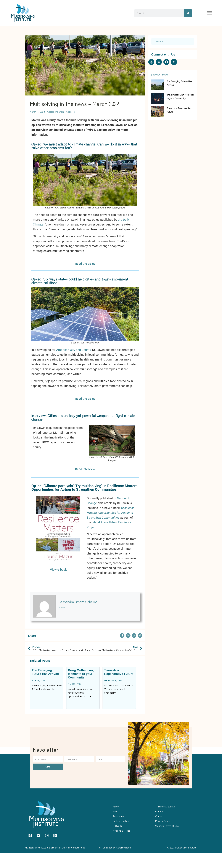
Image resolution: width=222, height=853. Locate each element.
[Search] (188, 13)
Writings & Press (121, 830)
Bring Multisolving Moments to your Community (81, 674)
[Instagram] (174, 62)
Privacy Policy (162, 821)
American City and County (73, 350)
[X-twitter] (159, 62)
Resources (118, 816)
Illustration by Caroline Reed (116, 847)
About (116, 811)
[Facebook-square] (30, 835)
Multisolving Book (121, 821)
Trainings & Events (165, 806)
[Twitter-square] (38, 835)
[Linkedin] (55, 835)
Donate (159, 811)
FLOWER (117, 826)
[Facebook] (166, 62)
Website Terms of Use (167, 826)
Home (116, 806)
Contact (159, 816)
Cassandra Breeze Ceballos (78, 601)
